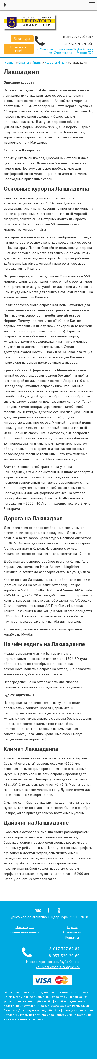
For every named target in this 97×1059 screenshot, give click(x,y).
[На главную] (48, 22)
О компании (72, 932)
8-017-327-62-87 (78, 36)
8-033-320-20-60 (78, 43)
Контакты (72, 937)
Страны (23, 62)
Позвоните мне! (18, 49)
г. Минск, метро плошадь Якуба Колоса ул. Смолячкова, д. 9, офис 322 (65, 51)
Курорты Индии (56, 62)
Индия (37, 62)
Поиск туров (25, 927)
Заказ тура (22, 38)
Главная (9, 62)
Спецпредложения (24, 932)
